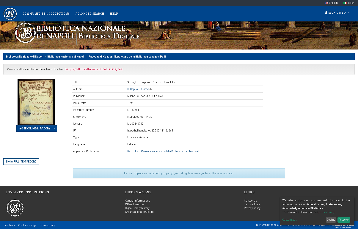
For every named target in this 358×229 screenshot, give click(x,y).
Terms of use (252, 204)
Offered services (134, 204)
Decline (331, 219)
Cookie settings (27, 225)
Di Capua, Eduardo (138, 89)
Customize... (289, 219)
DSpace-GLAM (275, 224)
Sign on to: (337, 12)
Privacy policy (252, 208)
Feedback (9, 225)
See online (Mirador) (35, 128)
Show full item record (21, 161)
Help (114, 13)
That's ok (343, 219)
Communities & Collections (46, 13)
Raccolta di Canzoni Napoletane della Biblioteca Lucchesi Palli (127, 56)
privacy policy (326, 212)
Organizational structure (139, 211)
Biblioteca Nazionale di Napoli (24, 56)
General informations (137, 200)
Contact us (250, 200)
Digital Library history (137, 208)
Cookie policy (48, 225)
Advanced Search (90, 13)
